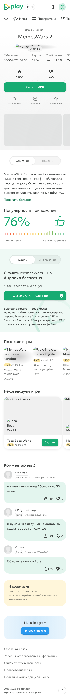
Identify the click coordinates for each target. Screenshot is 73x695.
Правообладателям (18, 670)
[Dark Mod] (53, 7)
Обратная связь (15, 649)
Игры (28, 30)
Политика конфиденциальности (27, 677)
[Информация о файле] (61, 295)
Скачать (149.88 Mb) (30, 296)
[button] (62, 690)
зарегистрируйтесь (21, 595)
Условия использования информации (30, 656)
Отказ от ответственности (22, 663)
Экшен (40, 30)
